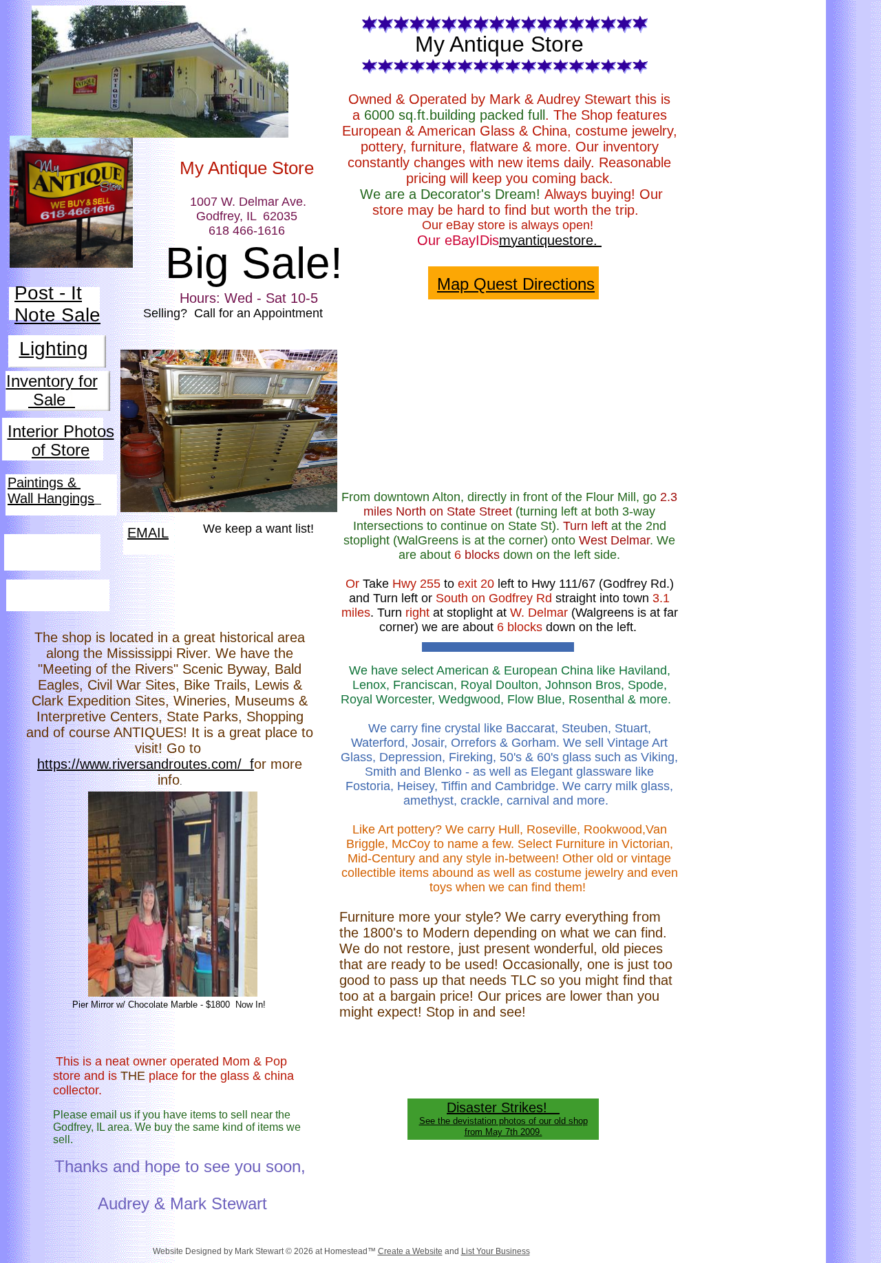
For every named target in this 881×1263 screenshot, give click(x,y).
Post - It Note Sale (57, 304)
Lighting (53, 348)
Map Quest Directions (516, 284)
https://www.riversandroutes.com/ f (145, 764)
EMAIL (148, 532)
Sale (51, 399)
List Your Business (495, 1251)
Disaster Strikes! (503, 1107)
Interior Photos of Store (61, 440)
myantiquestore (546, 240)
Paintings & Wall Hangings (51, 490)
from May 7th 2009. (503, 1132)
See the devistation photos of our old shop (503, 1121)
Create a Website (410, 1251)
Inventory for (52, 381)
